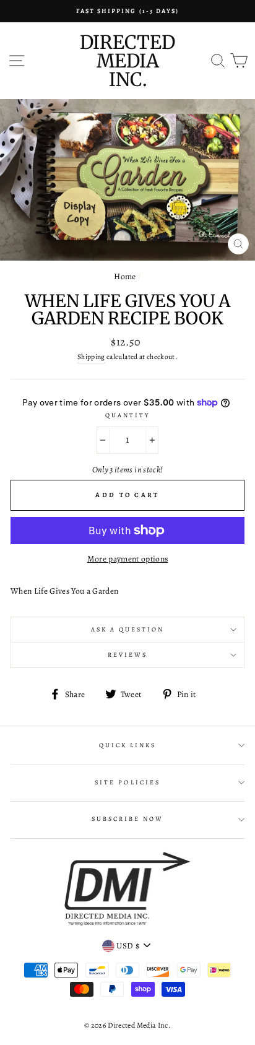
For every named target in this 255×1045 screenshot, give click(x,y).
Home (125, 276)
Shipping (91, 357)
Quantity (127, 415)
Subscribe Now (128, 819)
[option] (127, 11)
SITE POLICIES (127, 782)
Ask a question (128, 629)
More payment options (127, 559)
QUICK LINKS (128, 745)
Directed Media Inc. (127, 60)
